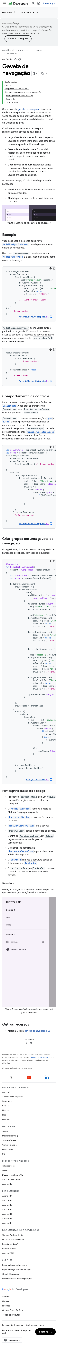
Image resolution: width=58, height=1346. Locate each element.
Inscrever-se (46, 1331)
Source (5, 1105)
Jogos (5, 1131)
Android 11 (7, 1223)
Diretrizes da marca (35, 1325)
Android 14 (7, 1209)
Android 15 (7, 1205)
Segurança (7, 1101)
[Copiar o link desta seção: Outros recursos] (32, 1024)
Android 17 (7, 1196)
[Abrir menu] (4, 3)
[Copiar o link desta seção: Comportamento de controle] (52, 396)
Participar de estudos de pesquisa (17, 1278)
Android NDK (8, 1253)
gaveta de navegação (29, 109)
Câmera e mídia (9, 1145)
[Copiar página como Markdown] (42, 73)
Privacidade (7, 1149)
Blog (4, 1115)
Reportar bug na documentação (16, 1269)
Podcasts (6, 1119)
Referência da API (10, 1244)
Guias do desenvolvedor (13, 1239)
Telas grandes (8, 1166)
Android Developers (10, 50)
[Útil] (15, 59)
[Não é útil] (19, 59)
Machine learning (10, 1135)
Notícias (5, 1110)
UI (37, 12)
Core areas (24, 12)
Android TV (7, 1184)
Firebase (6, 1305)
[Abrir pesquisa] (33, 3)
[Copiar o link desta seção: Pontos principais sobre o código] (48, 791)
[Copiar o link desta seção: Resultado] (18, 883)
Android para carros (11, 1179)
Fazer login (49, 3)
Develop (7, 12)
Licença (19, 1325)
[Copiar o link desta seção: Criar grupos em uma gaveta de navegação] (22, 543)
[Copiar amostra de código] (54, 268)
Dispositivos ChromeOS (12, 1175)
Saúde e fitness (9, 1140)
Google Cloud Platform (12, 1310)
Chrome (5, 1301)
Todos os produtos (11, 1315)
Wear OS (6, 1170)
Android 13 (7, 1214)
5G (3, 1154)
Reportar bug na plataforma (14, 1265)
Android (6, 1092)
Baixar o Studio (8, 1248)
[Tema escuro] (50, 268)
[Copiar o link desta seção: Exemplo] (19, 235)
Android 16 (7, 1200)
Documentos (11, 53)
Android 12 (7, 1218)
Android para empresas (12, 1096)
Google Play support (11, 1274)
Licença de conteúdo (39, 1057)
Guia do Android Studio (12, 1235)
